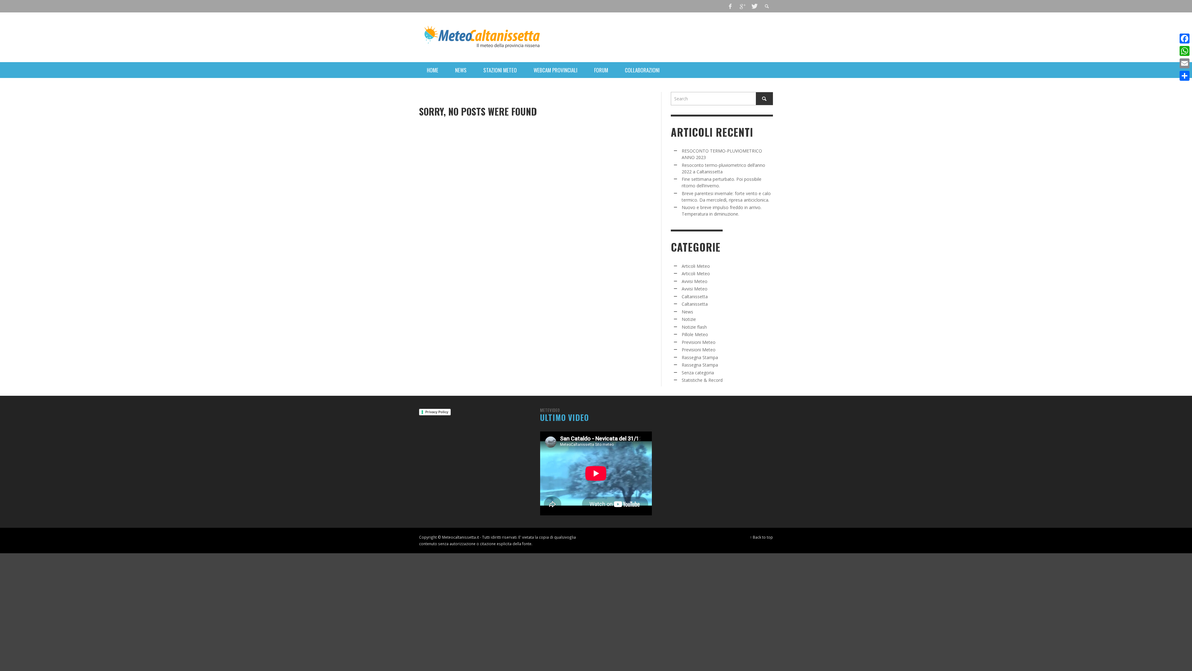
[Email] (1184, 63)
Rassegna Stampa (700, 357)
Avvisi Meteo (694, 281)
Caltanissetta (695, 296)
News (687, 312)
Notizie (689, 319)
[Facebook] (730, 6)
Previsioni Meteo (699, 342)
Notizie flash (694, 327)
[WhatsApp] (1184, 51)
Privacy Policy (436, 412)
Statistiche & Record (702, 380)
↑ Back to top (761, 537)
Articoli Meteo (696, 266)
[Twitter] (754, 6)
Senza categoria (698, 373)
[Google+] (742, 6)
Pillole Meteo (695, 334)
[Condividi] (1184, 76)
